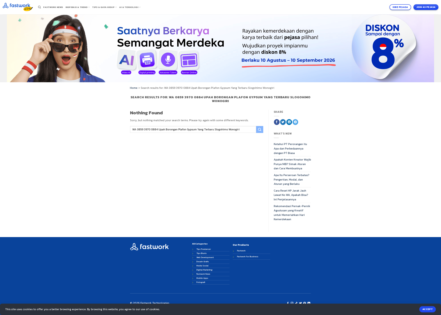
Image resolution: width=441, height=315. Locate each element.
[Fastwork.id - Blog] (18, 7)
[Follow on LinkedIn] (308, 303)
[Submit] (259, 129)
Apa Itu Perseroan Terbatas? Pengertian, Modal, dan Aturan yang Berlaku (291, 179)
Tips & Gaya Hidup (103, 7)
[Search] (39, 7)
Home (133, 88)
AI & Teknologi (128, 7)
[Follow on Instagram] (292, 303)
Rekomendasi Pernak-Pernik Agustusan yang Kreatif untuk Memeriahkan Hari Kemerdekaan (292, 212)
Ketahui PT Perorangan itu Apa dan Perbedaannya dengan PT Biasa (290, 148)
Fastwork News (53, 7)
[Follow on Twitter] (300, 303)
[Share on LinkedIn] (289, 122)
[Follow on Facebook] (287, 303)
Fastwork (241, 250)
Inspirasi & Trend (76, 7)
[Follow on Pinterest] (304, 303)
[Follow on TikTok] (296, 303)
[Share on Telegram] (295, 122)
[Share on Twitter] (283, 122)
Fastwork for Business (247, 256)
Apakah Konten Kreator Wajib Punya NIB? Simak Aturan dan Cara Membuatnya (292, 163)
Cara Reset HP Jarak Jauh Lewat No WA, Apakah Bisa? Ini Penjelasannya (291, 194)
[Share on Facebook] (277, 122)
